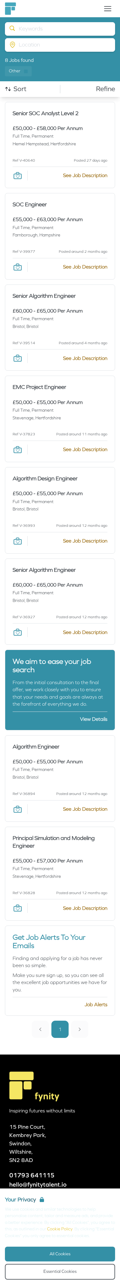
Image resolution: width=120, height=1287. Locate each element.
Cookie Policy (60, 1229)
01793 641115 (31, 1175)
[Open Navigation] (107, 8)
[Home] (10, 8)
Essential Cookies (60, 1271)
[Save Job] (17, 175)
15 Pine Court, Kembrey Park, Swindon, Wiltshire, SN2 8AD (27, 1144)
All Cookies (60, 1254)
